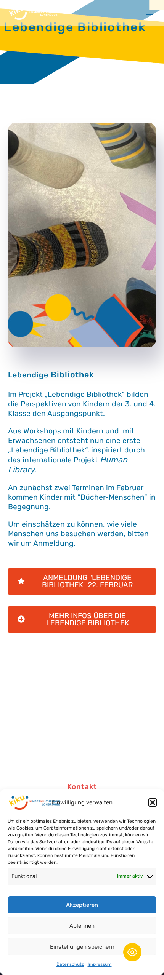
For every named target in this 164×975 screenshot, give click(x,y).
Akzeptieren (82, 904)
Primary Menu (149, 13)
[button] (152, 802)
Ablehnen (82, 925)
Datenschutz (70, 964)
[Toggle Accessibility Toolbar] (132, 952)
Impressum (100, 964)
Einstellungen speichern (82, 946)
